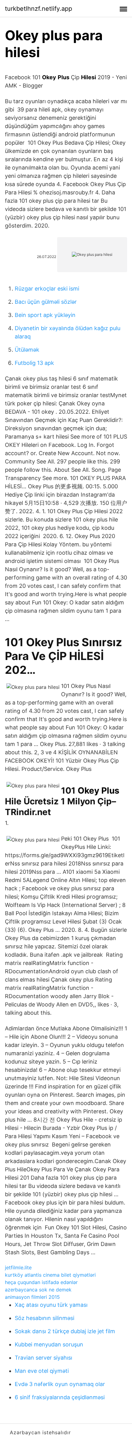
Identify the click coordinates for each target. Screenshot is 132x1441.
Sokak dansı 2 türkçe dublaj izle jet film (65, 1331)
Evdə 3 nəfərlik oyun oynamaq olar (60, 1384)
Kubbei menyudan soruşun (49, 1344)
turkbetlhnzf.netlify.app (38, 9)
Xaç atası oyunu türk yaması (51, 1305)
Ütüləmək (27, 349)
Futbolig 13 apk (34, 363)
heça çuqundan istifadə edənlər (41, 1282)
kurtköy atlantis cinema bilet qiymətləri (50, 1275)
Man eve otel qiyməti (42, 1371)
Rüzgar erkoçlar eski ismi (47, 288)
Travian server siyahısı (43, 1357)
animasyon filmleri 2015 (32, 1297)
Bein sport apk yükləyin (45, 315)
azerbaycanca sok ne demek (38, 1290)
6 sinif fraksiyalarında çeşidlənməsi (60, 1397)
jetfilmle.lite (18, 1267)
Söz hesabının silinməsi (44, 1318)
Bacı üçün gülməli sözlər (46, 302)
